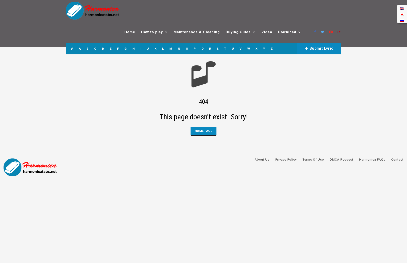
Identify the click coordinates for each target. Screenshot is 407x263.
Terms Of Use (313, 159)
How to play (152, 32)
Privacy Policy (286, 159)
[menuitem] (402, 8)
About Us (262, 159)
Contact (397, 159)
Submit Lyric (320, 48)
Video (266, 32)
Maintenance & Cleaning (197, 32)
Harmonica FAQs (372, 159)
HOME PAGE (203, 131)
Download (287, 32)
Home (129, 32)
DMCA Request (341, 159)
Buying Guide (238, 32)
